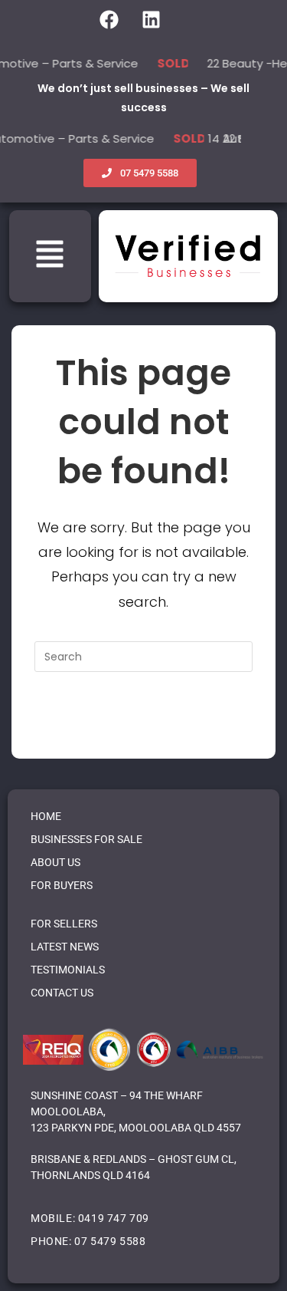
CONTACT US (62, 992)
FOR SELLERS (64, 923)
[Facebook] (109, 20)
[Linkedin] (151, 20)
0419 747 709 (113, 1218)
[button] (50, 256)
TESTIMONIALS (68, 969)
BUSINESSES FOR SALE (86, 839)
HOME (46, 816)
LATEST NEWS (65, 946)
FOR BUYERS (62, 885)
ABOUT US (55, 862)
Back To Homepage (143, 719)
